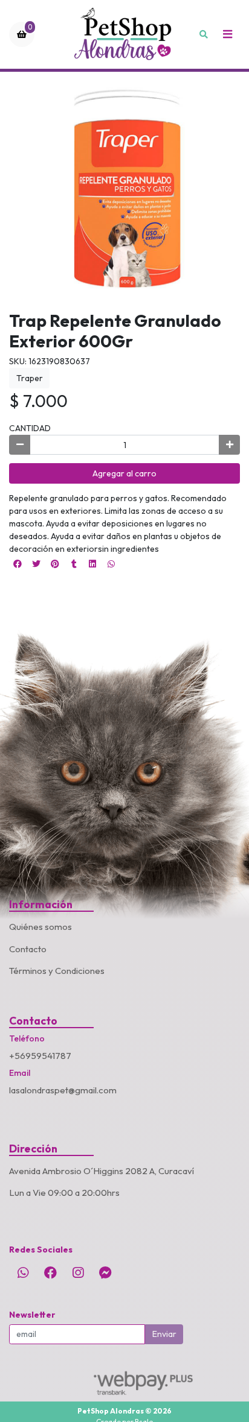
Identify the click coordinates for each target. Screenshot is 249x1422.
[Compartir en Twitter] (36, 563)
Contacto (28, 949)
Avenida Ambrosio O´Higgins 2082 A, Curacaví (101, 1171)
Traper (29, 378)
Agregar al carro (124, 473)
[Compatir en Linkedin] (92, 563)
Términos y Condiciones (57, 970)
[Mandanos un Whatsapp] (23, 1272)
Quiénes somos (40, 926)
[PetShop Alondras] (124, 34)
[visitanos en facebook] (50, 1272)
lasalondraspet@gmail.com (63, 1090)
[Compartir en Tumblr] (73, 563)
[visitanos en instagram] (78, 1272)
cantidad (30, 428)
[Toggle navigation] (227, 34)
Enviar (164, 1334)
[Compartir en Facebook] (17, 563)
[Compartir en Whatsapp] (111, 563)
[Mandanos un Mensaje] (105, 1272)
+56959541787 (40, 1055)
